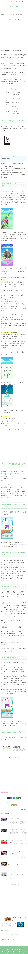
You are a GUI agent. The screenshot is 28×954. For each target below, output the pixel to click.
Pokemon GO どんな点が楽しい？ (13, 109)
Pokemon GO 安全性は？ (11, 111)
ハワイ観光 (5, 792)
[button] (19, 798)
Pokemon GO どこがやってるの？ (13, 92)
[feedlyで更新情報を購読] (12, 805)
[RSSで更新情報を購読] (15, 805)
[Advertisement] (14, 35)
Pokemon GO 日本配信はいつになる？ (14, 106)
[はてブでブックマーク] (14, 798)
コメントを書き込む (14, 934)
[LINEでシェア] (16, 798)
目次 (12, 89)
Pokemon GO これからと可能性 (12, 113)
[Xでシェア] (8, 798)
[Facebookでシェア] (11, 798)
